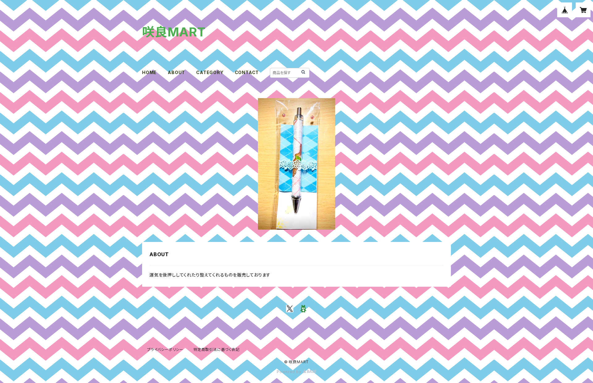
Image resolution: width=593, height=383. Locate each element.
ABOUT (176, 72)
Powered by (290, 371)
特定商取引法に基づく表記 (216, 349)
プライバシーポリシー (165, 349)
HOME (149, 72)
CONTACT (247, 72)
